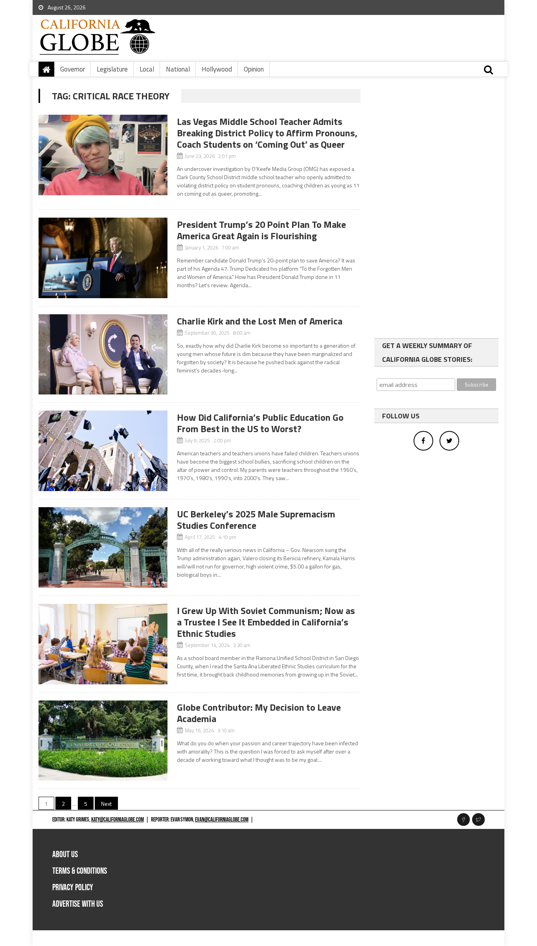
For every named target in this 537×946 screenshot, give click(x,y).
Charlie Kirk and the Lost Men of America (259, 321)
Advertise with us (77, 904)
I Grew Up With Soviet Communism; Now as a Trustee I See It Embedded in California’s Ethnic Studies (266, 621)
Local (147, 69)
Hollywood (217, 69)
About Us (65, 854)
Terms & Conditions (79, 871)
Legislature (112, 69)
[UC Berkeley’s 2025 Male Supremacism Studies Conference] (103, 547)
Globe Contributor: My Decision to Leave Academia (259, 713)
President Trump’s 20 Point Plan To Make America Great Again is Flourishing (261, 230)
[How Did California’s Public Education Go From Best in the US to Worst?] (103, 451)
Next (106, 803)
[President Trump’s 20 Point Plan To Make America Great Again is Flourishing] (103, 258)
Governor (72, 69)
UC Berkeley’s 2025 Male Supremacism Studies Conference (256, 519)
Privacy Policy (72, 887)
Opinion (254, 69)
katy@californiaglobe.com (117, 819)
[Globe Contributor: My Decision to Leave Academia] (103, 740)
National (178, 69)
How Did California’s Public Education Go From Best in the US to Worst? (260, 423)
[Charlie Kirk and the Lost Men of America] (103, 354)
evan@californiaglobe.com (221, 819)
